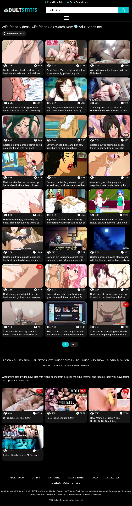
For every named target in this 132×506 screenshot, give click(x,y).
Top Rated (54, 477)
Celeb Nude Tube (55, 2)
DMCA (94, 477)
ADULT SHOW (17, 477)
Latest (36, 477)
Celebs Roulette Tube (66, 483)
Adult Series (59, 500)
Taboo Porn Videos (78, 2)
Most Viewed (76, 477)
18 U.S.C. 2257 (113, 477)
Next (74, 344)
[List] (66, 18)
